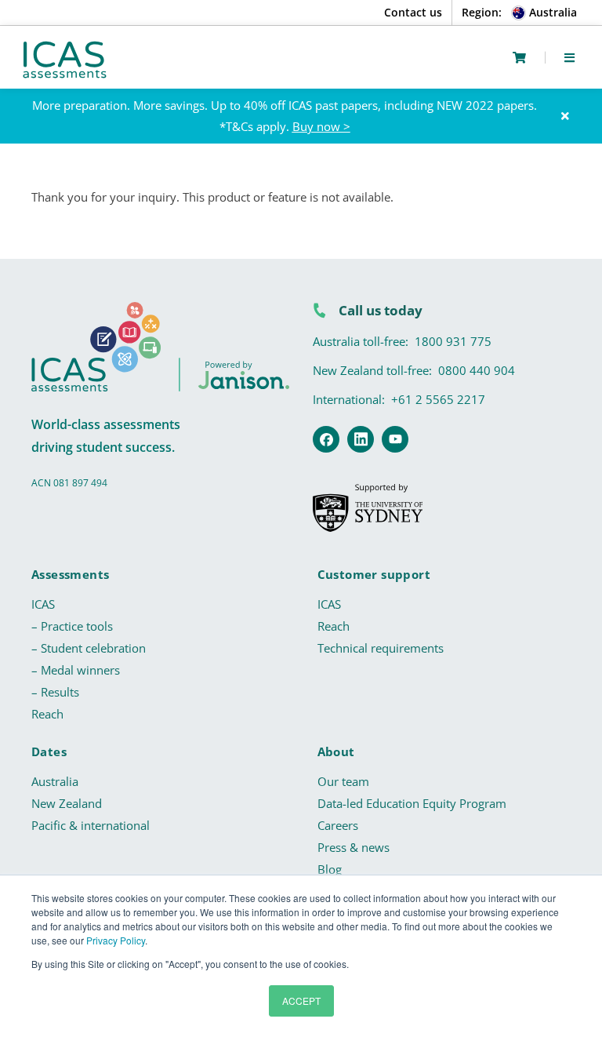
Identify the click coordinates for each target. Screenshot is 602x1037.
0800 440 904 (476, 370)
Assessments (70, 574)
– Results (55, 692)
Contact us (413, 12)
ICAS (43, 604)
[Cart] (519, 57)
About (336, 751)
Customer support (373, 574)
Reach (47, 714)
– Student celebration (88, 648)
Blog (329, 869)
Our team (343, 781)
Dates (49, 751)
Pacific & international (90, 825)
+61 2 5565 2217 (438, 399)
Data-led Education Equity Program (411, 803)
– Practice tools (72, 626)
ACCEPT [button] (301, 1000)
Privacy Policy (115, 940)
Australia (54, 781)
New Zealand (66, 803)
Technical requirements (380, 648)
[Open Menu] (569, 57)
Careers (337, 825)
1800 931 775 (453, 341)
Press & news (353, 847)
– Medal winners (75, 670)
